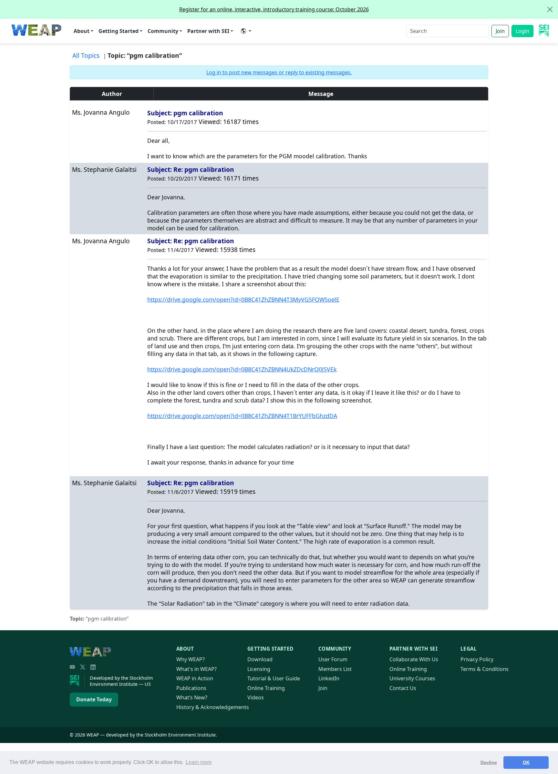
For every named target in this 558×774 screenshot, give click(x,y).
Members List (335, 669)
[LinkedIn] (93, 667)
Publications (191, 688)
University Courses (412, 678)
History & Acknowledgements (212, 707)
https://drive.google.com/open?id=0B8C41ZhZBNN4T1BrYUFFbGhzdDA (242, 416)
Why (190, 659)
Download (260, 659)
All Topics (85, 55)
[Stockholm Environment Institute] (77, 681)
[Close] (550, 9)
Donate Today (94, 699)
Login (522, 31)
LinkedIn (328, 678)
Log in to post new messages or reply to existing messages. (279, 72)
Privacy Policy (476, 659)
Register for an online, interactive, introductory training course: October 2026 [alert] (274, 9)
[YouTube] (72, 667)
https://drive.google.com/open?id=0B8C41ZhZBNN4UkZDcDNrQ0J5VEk (241, 369)
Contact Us (402, 688)
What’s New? (191, 697)
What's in (196, 669)
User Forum (332, 659)
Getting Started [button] (118, 31)
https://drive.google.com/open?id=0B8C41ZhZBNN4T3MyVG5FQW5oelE (243, 299)
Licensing (258, 669)
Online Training (266, 688)
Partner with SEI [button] (208, 31)
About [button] (81, 31)
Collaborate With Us (413, 659)
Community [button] (163, 31)
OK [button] (526, 762)
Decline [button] (488, 762)
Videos (255, 697)
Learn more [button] (199, 762)
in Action (194, 678)
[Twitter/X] (82, 667)
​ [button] (246, 31)
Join (500, 31)
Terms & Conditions (484, 669)
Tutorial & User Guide (273, 678)
